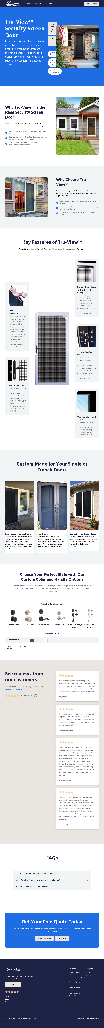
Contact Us (48, 3)
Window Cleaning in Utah (75, 973)
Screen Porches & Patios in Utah (74, 995)
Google (7, 999)
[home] (12, 3)
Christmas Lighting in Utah (75, 983)
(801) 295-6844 (91, 3)
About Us (88, 976)
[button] (37, 4)
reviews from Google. (14, 689)
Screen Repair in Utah (75, 978)
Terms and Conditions (92, 1019)
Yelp (6, 1001)
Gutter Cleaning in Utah (74, 989)
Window (27, 3)
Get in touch (52, 41)
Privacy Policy (80, 1019)
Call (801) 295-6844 (52, 28)
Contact (88, 972)
